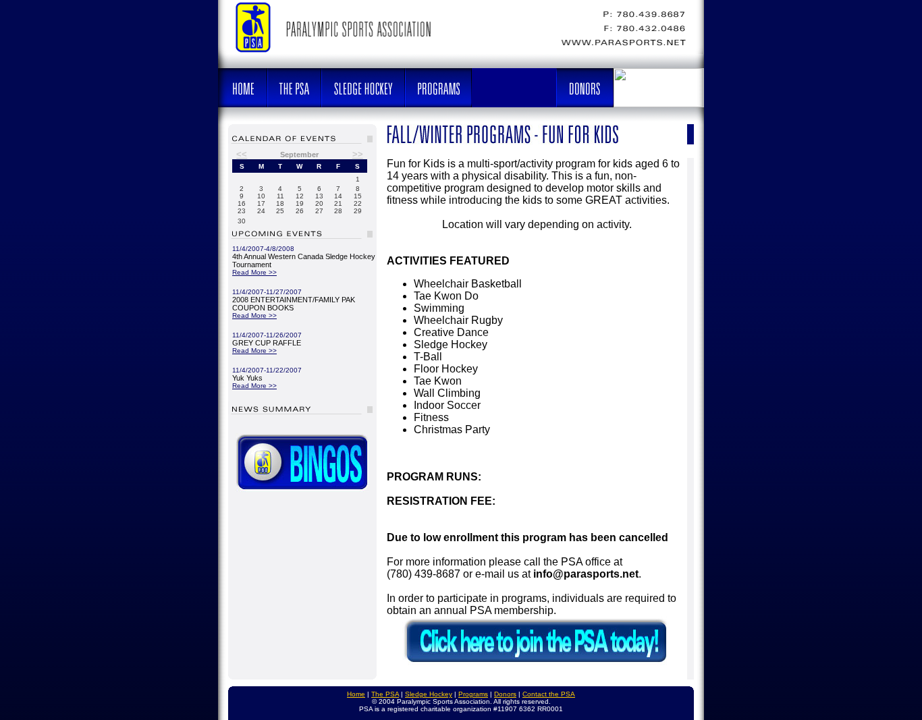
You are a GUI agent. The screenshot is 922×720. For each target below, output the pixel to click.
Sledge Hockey (428, 694)
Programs (473, 694)
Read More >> (254, 272)
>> (357, 154)
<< (241, 154)
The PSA (385, 694)
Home (356, 694)
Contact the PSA (548, 694)
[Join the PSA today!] (537, 664)
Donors (505, 694)
